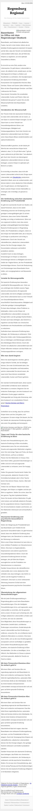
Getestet (26, 23)
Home (7, 800)
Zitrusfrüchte (17, 177)
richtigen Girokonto (23, 793)
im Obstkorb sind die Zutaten (16, 784)
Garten (6, 805)
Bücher (27, 27)
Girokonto (7, 802)
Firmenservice (24, 802)
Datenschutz (18, 805)
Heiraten (21, 27)
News (20, 23)
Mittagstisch (6, 23)
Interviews (6, 25)
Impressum (26, 805)
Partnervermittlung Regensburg (19, 800)
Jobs (12, 25)
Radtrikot (18, 25)
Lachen (11, 805)
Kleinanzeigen (15, 802)
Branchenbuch (12, 27)
